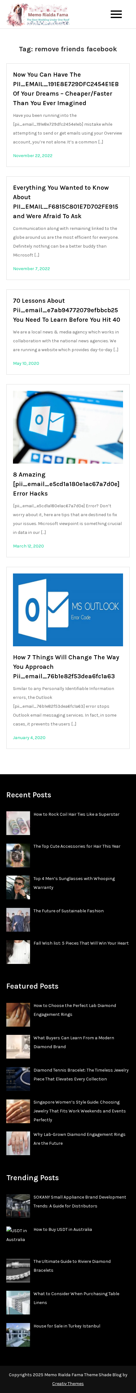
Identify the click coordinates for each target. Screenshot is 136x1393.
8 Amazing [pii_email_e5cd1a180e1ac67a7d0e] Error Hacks (66, 484)
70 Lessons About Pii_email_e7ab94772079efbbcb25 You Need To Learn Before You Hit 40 (66, 310)
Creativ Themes (68, 1383)
